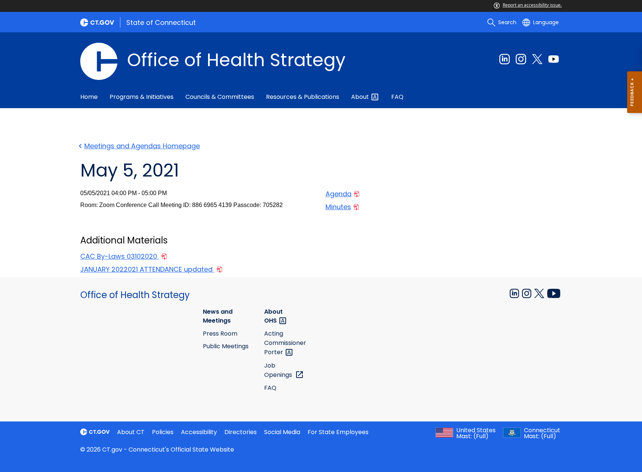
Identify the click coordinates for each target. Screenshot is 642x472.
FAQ (397, 97)
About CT (131, 432)
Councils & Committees (219, 97)
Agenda (338, 193)
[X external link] (540, 293)
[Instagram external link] (521, 59)
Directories (240, 432)
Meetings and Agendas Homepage (142, 146)
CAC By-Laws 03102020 (119, 256)
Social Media (282, 432)
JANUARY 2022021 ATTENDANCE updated (147, 269)
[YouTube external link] (553, 293)
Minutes (338, 206)
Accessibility (199, 432)
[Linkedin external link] (504, 59)
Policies (163, 432)
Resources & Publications (302, 97)
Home (89, 97)
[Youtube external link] (553, 59)
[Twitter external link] (537, 59)
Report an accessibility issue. (532, 5)
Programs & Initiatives (142, 97)
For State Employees (338, 432)
